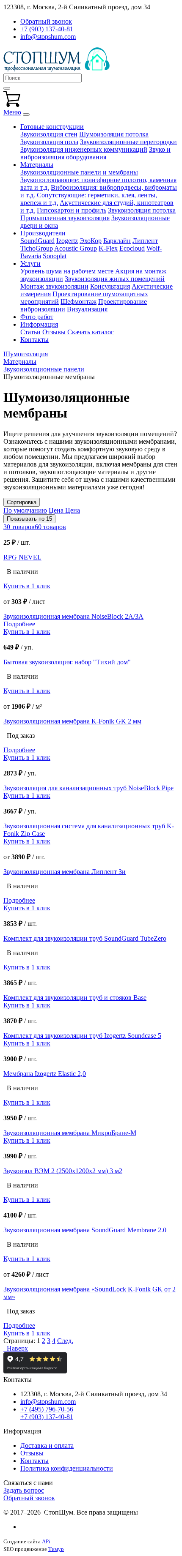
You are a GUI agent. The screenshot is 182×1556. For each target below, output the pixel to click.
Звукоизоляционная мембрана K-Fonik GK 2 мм (72, 721)
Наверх (15, 1348)
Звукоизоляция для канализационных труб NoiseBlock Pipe (88, 788)
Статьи (30, 332)
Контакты (34, 339)
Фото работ (36, 316)
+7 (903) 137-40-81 (46, 29)
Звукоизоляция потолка (142, 210)
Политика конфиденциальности (66, 1468)
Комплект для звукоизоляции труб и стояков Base (74, 997)
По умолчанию (25, 510)
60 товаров (50, 526)
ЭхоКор (91, 240)
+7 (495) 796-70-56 (46, 1409)
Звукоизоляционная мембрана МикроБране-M (69, 1132)
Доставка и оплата (47, 1445)
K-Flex (108, 248)
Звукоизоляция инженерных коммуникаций (83, 149)
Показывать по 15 (29, 519)
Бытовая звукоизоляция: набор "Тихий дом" (67, 662)
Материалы (36, 164)
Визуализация (87, 309)
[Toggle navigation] (26, 114)
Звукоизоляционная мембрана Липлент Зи (64, 871)
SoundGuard (37, 240)
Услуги (30, 263)
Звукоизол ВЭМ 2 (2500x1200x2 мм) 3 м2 (62, 1170)
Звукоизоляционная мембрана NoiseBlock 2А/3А (73, 616)
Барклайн (117, 240)
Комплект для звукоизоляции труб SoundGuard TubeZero (84, 938)
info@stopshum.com (48, 36)
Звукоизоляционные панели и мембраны (79, 172)
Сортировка (21, 502)
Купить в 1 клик (26, 586)
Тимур (56, 1549)
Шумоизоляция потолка (114, 134)
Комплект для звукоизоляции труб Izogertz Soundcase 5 (82, 1035)
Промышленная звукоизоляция (65, 217)
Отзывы (54, 332)
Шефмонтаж (79, 301)
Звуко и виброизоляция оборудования (95, 153)
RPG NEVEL (22, 557)
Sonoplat (54, 255)
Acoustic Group (75, 248)
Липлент (145, 240)
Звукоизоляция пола (49, 141)
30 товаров (19, 526)
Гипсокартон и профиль (71, 210)
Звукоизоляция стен (48, 134)
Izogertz (67, 240)
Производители (43, 233)
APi (46, 1541)
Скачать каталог (90, 332)
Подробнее (19, 624)
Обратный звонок (29, 1497)
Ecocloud (132, 248)
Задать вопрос (23, 1490)
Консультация (110, 286)
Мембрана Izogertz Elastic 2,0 (44, 1073)
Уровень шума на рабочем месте (66, 271)
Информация (39, 324)
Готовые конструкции (52, 126)
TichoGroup (36, 248)
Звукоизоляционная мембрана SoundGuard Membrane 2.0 (84, 1230)
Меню (12, 112)
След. (65, 1340)
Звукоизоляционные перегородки (128, 141)
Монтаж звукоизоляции (54, 286)
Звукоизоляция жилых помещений (115, 278)
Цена (57, 510)
